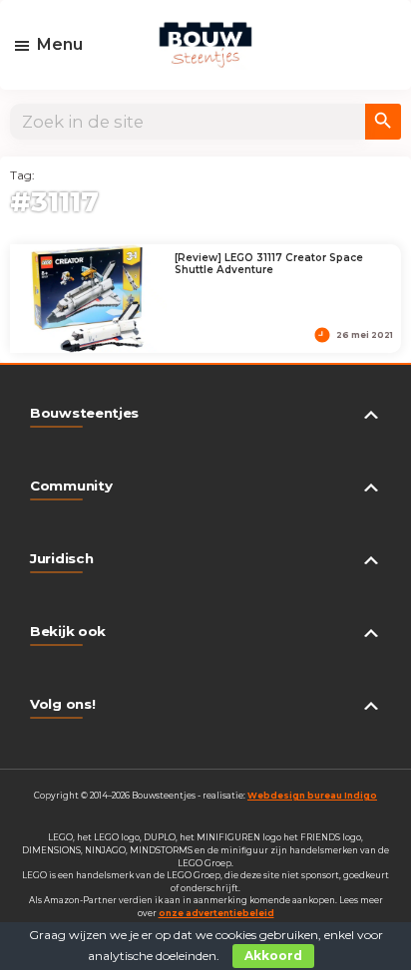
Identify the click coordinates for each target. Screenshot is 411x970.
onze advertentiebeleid (216, 913)
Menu (60, 44)
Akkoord (273, 955)
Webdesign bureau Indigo (312, 796)
